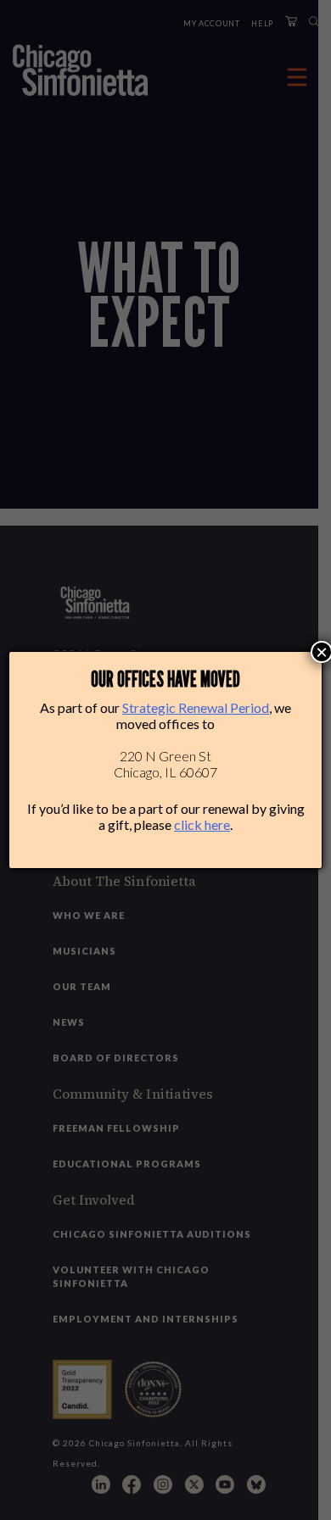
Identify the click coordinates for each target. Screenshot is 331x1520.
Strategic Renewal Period (195, 707)
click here (202, 824)
